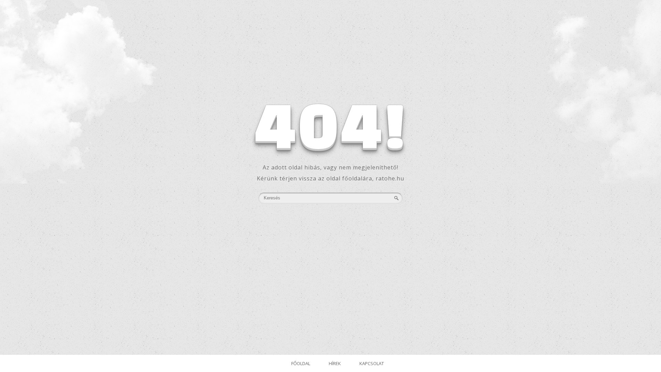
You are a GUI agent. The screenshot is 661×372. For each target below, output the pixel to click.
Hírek (335, 363)
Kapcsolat (371, 363)
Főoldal (300, 363)
